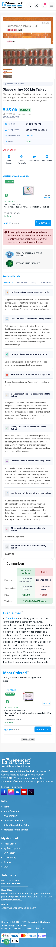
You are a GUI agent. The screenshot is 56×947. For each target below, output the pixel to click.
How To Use (22, 283)
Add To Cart (44, 223)
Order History (10, 857)
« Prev (24, 740)
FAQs (6, 867)
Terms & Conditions (13, 820)
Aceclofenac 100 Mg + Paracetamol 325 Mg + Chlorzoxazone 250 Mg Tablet (24, 208)
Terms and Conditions (23, 928)
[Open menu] (52, 5)
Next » (31, 740)
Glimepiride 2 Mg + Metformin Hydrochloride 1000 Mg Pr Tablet (26, 714)
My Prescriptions (11, 848)
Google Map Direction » (11, 900)
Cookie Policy (38, 928)
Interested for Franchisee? (16, 830)
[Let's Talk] (6, 942)
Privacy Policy (10, 816)
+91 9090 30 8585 (10, 883)
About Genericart (11, 811)
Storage (34, 283)
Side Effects (46, 283)
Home (6, 807)
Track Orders (9, 844)
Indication (8, 283)
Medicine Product (15, 84)
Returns (7, 862)
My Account (9, 853)
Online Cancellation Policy (16, 825)
